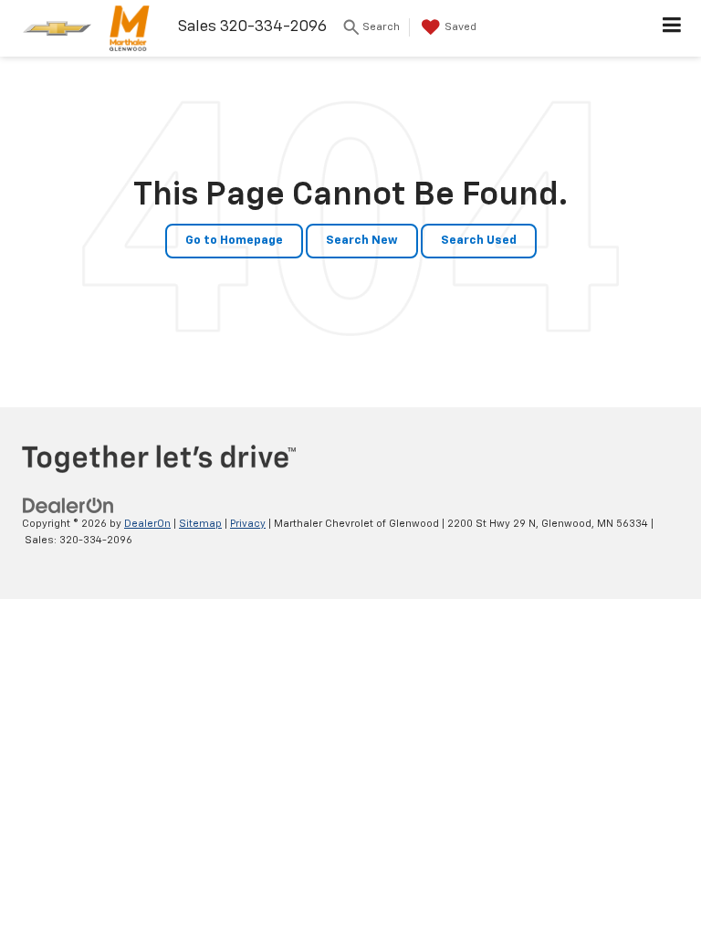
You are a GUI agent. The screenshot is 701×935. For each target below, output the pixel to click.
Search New (362, 241)
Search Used (479, 241)
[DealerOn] (68, 505)
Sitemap (200, 524)
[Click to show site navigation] (672, 28)
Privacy (248, 524)
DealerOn (147, 524)
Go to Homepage (234, 241)
